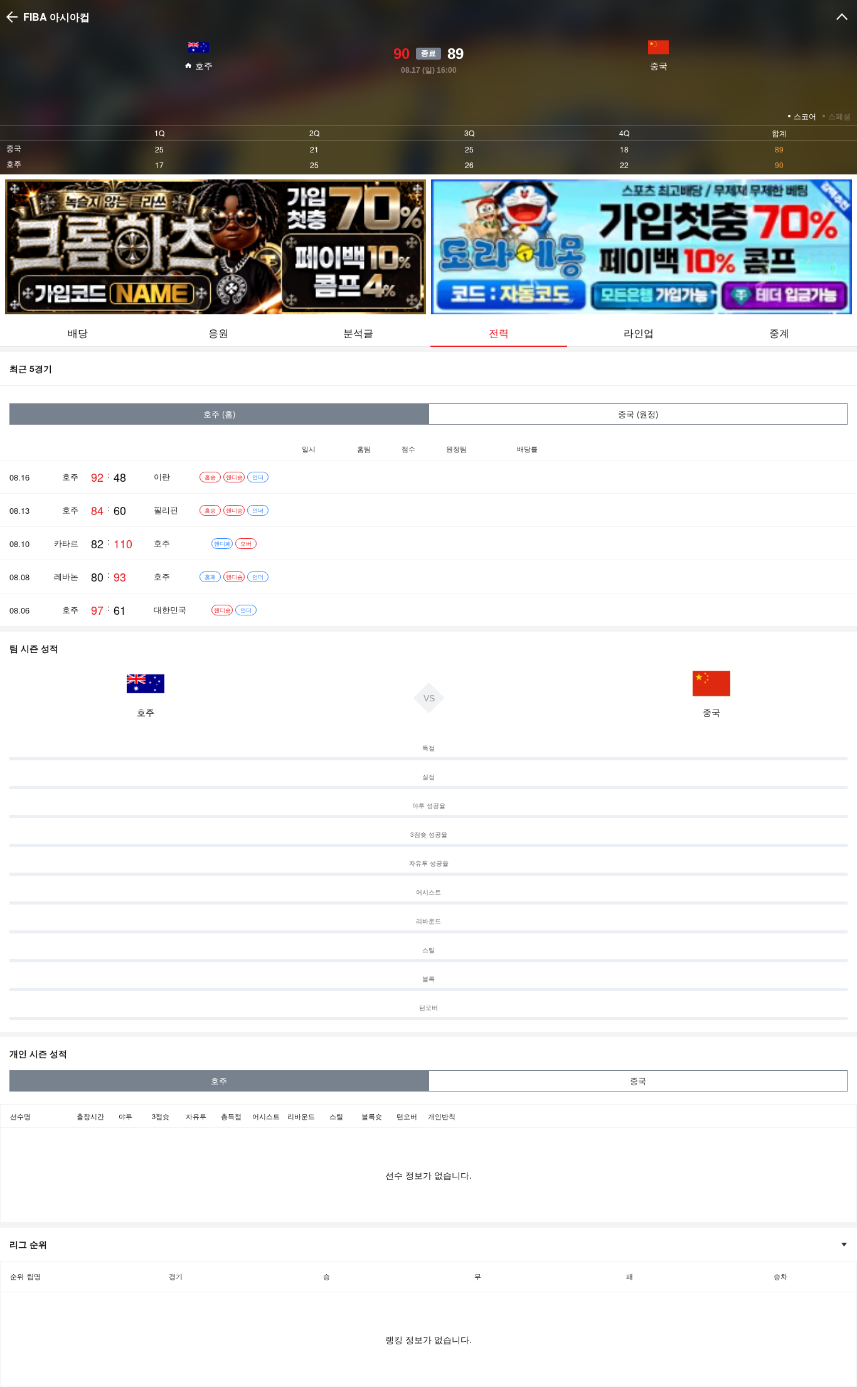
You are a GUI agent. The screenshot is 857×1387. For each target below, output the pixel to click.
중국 (638, 1081)
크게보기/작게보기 (842, 17)
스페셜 (839, 115)
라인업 (639, 333)
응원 (218, 333)
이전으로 (13, 17)
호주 (219, 1081)
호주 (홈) (219, 414)
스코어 (805, 115)
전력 (499, 333)
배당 (78, 333)
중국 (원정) (638, 414)
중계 (779, 333)
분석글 (358, 333)
